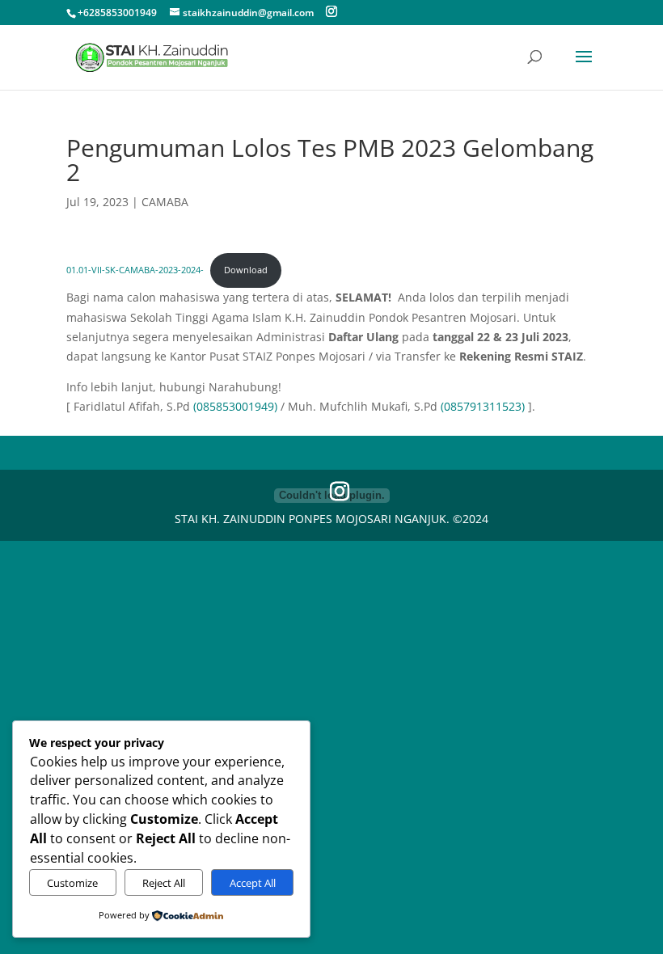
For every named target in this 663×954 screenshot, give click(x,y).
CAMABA (164, 201)
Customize (72, 883)
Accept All (253, 883)
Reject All (163, 883)
